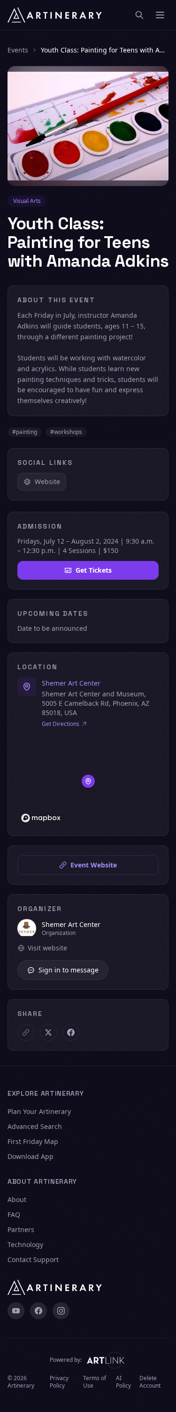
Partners (21, 1229)
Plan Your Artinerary (39, 1111)
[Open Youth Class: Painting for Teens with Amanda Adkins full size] (88, 126)
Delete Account (150, 1382)
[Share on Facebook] (70, 1032)
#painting (24, 432)
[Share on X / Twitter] (48, 1032)
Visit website (47, 947)
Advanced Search (35, 1126)
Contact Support (33, 1259)
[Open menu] (160, 15)
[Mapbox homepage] (40, 818)
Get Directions (60, 724)
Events (18, 49)
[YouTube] (16, 1310)
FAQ (14, 1214)
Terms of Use (94, 1382)
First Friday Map (33, 1141)
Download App (31, 1156)
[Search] (139, 15)
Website (47, 481)
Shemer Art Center (71, 683)
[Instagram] (61, 1310)
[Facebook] (38, 1310)
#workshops (66, 432)
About (17, 1199)
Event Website (93, 864)
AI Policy (123, 1382)
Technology (25, 1244)
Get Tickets (94, 570)
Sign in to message (68, 969)
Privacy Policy (59, 1382)
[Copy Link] (25, 1032)
